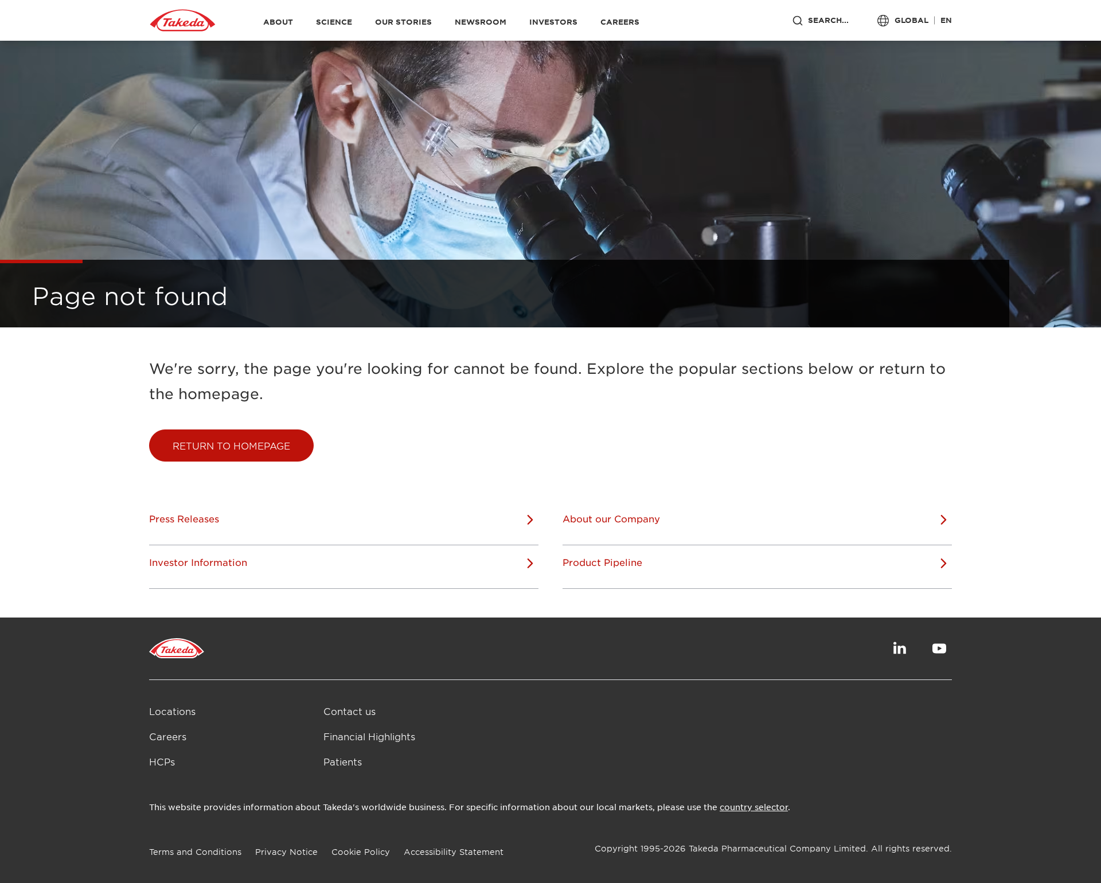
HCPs (162, 761)
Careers (167, 736)
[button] (231, 445)
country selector (754, 807)
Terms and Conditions (195, 852)
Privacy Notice (286, 852)
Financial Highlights (369, 736)
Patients (342, 761)
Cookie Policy (360, 852)
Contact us (349, 711)
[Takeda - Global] (182, 20)
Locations (172, 711)
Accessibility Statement (453, 852)
